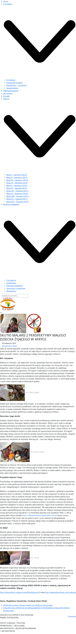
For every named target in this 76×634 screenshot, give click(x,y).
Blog (15, 346)
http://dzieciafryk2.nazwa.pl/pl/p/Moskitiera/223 (20, 592)
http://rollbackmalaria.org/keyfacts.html (39, 515)
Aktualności (7, 346)
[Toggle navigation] (1, 312)
